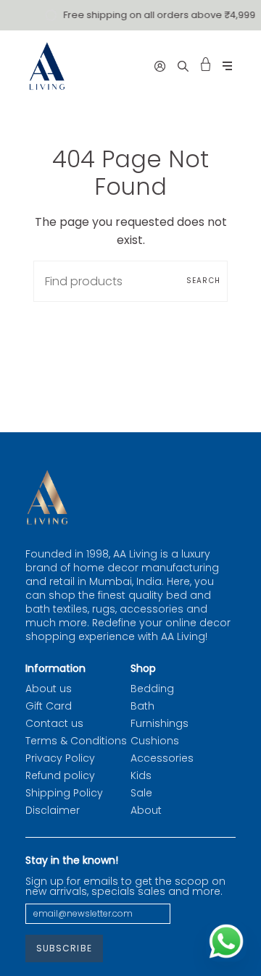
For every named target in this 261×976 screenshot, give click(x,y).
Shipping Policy (64, 792)
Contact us (54, 723)
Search (203, 280)
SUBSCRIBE (64, 948)
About (146, 810)
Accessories (162, 758)
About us (48, 688)
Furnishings (159, 723)
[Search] (183, 65)
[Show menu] (227, 66)
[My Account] (159, 65)
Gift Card (48, 706)
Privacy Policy (60, 758)
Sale (141, 792)
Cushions (154, 740)
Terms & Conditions (76, 740)
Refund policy (60, 775)
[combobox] (130, 281)
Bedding (152, 688)
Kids (141, 775)
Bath (142, 706)
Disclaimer (52, 810)
